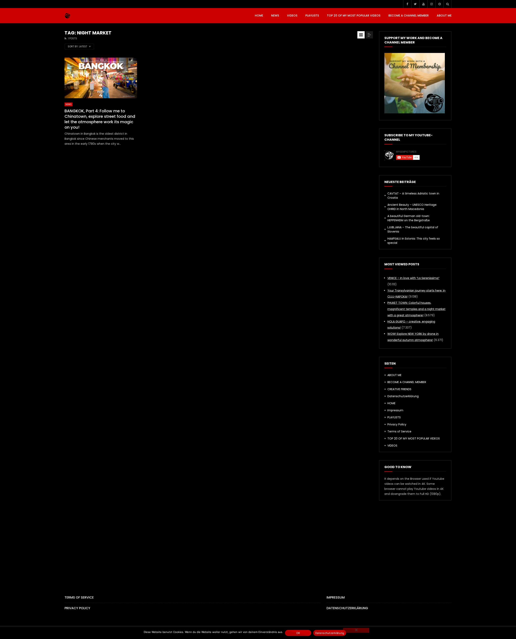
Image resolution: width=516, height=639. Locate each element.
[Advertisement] (258, 541)
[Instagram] (431, 4)
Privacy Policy (396, 424)
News (275, 15)
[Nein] (356, 630)
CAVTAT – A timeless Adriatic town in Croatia (413, 195)
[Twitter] (415, 4)
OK (298, 633)
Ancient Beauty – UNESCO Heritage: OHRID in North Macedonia (412, 207)
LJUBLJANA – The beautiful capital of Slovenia (412, 229)
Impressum (395, 410)
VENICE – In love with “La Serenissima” (413, 278)
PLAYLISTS (312, 15)
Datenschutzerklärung (403, 396)
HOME (259, 15)
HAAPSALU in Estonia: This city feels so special (413, 241)
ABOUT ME (444, 15)
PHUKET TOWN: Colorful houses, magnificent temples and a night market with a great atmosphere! (416, 309)
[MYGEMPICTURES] (67, 16)
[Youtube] (423, 4)
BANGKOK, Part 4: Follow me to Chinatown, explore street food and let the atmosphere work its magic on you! (99, 119)
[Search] (447, 4)
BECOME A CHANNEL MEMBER (408, 15)
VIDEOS (292, 15)
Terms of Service (399, 431)
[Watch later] (439, 4)
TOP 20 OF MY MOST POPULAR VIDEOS (353, 15)
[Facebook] (407, 4)
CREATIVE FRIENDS (399, 389)
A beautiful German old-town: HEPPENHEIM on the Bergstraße (408, 218)
